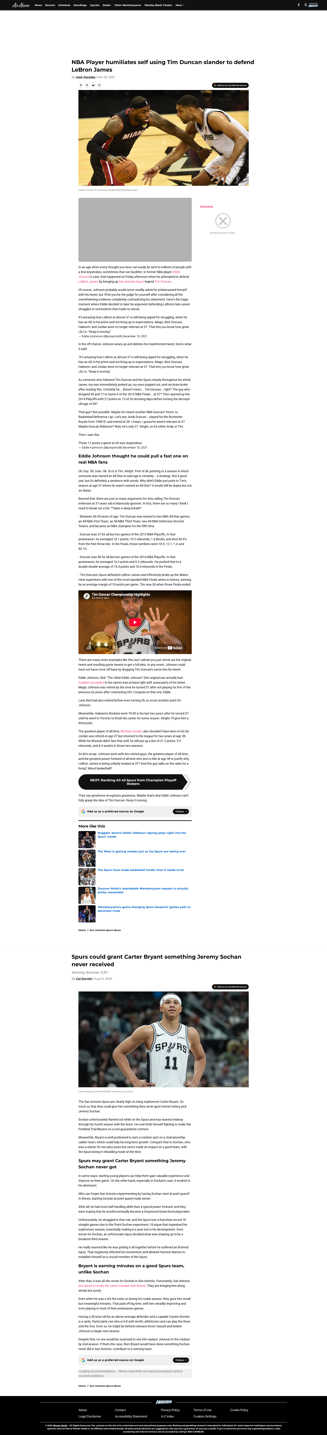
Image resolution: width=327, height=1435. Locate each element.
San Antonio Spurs (131, 281)
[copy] (99, 85)
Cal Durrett (84, 978)
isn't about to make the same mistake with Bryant (112, 1285)
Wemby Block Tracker (158, 5)
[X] (305, 4)
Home (82, 930)
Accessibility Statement (131, 1416)
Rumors (50, 5)
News (38, 5)
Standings (80, 5)
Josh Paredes (85, 77)
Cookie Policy (239, 1410)
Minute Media (60, 1425)
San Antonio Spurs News (105, 930)
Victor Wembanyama (127, 5)
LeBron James (88, 281)
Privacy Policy (170, 1410)
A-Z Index (167, 1416)
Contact (120, 1410)
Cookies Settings (204, 1416)
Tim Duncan (163, 281)
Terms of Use (202, 1410)
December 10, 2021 (134, 336)
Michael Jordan (131, 731)
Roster (107, 5)
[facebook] (299, 4)
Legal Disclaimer (90, 1416)
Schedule (64, 5)
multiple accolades (91, 682)
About (83, 1410)
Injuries (94, 5)
